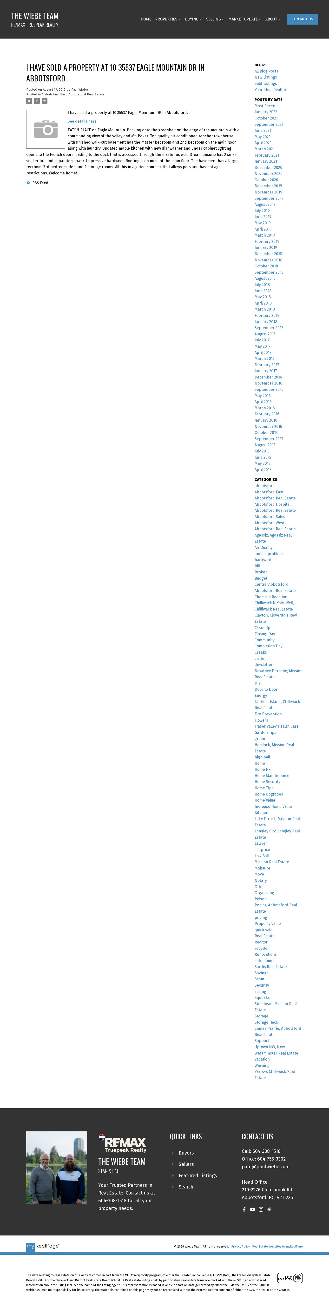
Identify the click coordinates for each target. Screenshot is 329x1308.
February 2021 (267, 155)
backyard (263, 560)
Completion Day (269, 646)
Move (259, 874)
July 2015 (262, 451)
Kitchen (261, 812)
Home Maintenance (272, 775)
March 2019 (265, 235)
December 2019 (268, 186)
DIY (258, 683)
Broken (261, 572)
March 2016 (265, 408)
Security (262, 985)
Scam (259, 979)
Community (265, 640)
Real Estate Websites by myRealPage (277, 1246)
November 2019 (268, 192)
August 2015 (265, 445)
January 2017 (266, 371)
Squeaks (262, 997)
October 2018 (266, 266)
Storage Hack (266, 1022)
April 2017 (263, 352)
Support (262, 1040)
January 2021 (266, 161)
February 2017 (267, 365)
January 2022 (266, 112)
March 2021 (265, 149)
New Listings (266, 77)
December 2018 (268, 254)
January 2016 (266, 420)
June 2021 (263, 130)
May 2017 (262, 346)
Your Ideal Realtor (270, 89)
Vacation (262, 1059)
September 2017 (269, 327)
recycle (261, 948)
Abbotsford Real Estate (275, 510)
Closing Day (265, 633)
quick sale (263, 930)
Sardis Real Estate (271, 966)
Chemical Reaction (271, 597)
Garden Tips (265, 732)
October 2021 (266, 118)
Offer (259, 886)
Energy (261, 695)
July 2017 (262, 340)
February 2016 (267, 414)
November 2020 (269, 173)
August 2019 (265, 204)
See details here (82, 121)
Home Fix (262, 769)
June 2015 (263, 457)
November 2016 (268, 383)
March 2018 (265, 309)
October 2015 (266, 432)
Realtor (261, 942)
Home (260, 763)
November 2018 (268, 260)
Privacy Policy (240, 1246)
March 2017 (265, 358)
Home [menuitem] (146, 19)
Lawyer (261, 843)
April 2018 (263, 303)
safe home (264, 960)
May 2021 (262, 136)
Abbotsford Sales (270, 516)
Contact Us (302, 19)
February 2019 (267, 241)
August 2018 (265, 278)
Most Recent (266, 106)
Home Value (265, 800)
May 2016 (263, 395)
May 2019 (263, 223)
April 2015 (263, 469)
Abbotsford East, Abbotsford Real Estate (73, 94)
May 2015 (262, 463)
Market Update (243, 19)
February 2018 (267, 315)
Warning (262, 1065)
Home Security (267, 781)
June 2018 (263, 291)
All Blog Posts (266, 71)
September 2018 (269, 272)
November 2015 (268, 426)
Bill (257, 566)
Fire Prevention (268, 714)
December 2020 (268, 167)
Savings (261, 973)
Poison (261, 899)
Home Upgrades (269, 794)
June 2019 (263, 216)
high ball (262, 757)
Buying (191, 19)
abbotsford (265, 486)
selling (260, 991)
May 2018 (263, 297)
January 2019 (266, 247)
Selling (213, 19)
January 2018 (266, 321)
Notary (261, 880)
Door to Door (266, 689)
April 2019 (263, 229)
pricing (261, 917)
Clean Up (262, 627)
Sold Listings (266, 83)
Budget (261, 578)
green (260, 738)
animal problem (269, 553)
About (271, 19)
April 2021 (263, 142)
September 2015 (269, 439)
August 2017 (265, 334)
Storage (261, 1016)
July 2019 (262, 210)
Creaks (261, 652)
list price (262, 849)
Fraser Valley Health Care (277, 726)
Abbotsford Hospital (272, 504)
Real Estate (265, 936)
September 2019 (269, 198)
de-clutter (264, 664)
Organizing (264, 892)
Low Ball (262, 856)
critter (260, 658)
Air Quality (264, 547)
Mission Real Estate (272, 862)
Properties (166, 19)
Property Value (268, 923)
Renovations (266, 954)
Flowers (261, 720)
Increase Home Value (273, 806)
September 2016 (269, 389)
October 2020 (266, 180)
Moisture (262, 868)
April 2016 (263, 401)
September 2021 (269, 124)
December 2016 (268, 377)
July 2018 (262, 284)
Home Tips (264, 788)
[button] (302, 19)
